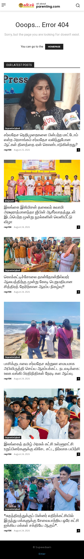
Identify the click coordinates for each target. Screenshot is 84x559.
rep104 (7, 149)
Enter (42, 553)
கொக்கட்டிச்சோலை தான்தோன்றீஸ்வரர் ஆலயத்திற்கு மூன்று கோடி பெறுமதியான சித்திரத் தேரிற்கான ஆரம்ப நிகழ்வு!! (38, 282)
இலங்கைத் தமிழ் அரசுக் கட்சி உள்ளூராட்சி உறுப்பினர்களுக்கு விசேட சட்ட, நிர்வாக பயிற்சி (42, 446)
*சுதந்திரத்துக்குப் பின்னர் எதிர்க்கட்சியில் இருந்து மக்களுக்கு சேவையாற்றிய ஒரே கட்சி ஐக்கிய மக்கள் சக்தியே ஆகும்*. (41, 520)
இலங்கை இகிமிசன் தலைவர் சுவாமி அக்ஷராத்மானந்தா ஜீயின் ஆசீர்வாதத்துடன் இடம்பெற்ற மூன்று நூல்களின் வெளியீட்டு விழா (40, 214)
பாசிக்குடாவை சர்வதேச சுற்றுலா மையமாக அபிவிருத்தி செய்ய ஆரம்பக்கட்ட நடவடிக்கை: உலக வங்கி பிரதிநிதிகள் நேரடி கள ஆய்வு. (42, 368)
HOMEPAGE (54, 46)
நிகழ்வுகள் (9, 200)
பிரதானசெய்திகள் (12, 128)
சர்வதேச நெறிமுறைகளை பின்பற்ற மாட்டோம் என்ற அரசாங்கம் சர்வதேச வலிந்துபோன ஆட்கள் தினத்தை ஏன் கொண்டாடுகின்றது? (41, 140)
